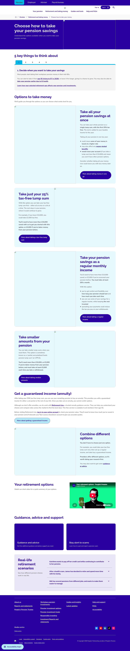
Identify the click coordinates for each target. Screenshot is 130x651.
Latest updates (72, 606)
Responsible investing (48, 616)
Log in (104, 7)
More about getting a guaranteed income (32, 420)
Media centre (17, 631)
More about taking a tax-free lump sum (34, 238)
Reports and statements (23, 606)
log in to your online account (47, 412)
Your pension (38, 11)
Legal (20, 639)
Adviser (44, 2)
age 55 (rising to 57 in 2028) (48, 79)
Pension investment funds (50, 612)
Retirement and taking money (56, 11)
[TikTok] (109, 628)
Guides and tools (77, 11)
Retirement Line (58, 405)
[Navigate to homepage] (65, 8)
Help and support (98, 602)
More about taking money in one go (95, 175)
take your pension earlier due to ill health (32, 81)
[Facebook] (96, 628)
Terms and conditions (58, 639)
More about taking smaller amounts (31, 378)
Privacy (21, 643)
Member (19, 2)
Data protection (28, 643)
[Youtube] (101, 628)
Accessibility (97, 610)
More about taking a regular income (93, 318)
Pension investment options (50, 608)
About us (17, 602)
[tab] (18, 62)
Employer (32, 2)
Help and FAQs (91, 11)
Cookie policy (47, 639)
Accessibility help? (14, 647)
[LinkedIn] (105, 628)
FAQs (94, 606)
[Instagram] (113, 628)
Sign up (97, 7)
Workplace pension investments (47, 603)
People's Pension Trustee (23, 610)
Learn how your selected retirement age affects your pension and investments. (46, 86)
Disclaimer (39, 639)
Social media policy (39, 643)
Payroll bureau (58, 2)
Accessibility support (29, 639)
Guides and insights (73, 602)
